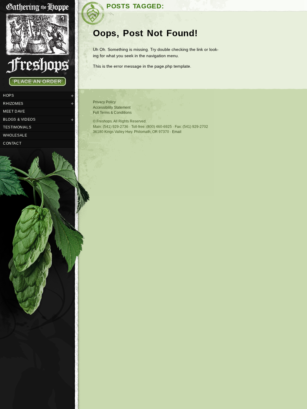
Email (176, 132)
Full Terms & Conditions (112, 112)
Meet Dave (14, 111)
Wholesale (15, 135)
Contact (12, 143)
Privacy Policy (104, 102)
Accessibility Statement (111, 107)
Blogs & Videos (19, 119)
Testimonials (17, 127)
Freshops (37, 37)
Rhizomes (13, 104)
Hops (8, 95)
